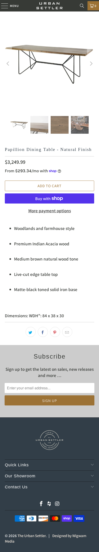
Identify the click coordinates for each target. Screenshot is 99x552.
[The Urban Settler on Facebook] (41, 503)
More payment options (49, 210)
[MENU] (2, 5)
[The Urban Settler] (49, 5)
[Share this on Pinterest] (55, 332)
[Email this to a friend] (67, 332)
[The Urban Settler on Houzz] (49, 503)
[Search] (82, 5)
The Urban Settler (31, 535)
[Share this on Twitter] (31, 332)
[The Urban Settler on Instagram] (57, 503)
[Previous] (8, 63)
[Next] (90, 63)
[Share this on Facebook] (43, 332)
